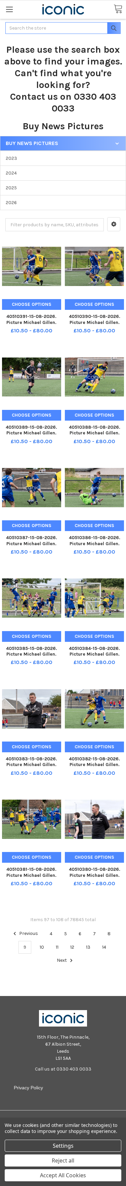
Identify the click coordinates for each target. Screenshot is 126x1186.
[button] (113, 224)
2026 (11, 202)
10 (42, 947)
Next (62, 960)
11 (57, 947)
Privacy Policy (28, 1087)
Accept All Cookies (63, 1175)
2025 (11, 188)
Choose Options (31, 304)
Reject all (63, 1160)
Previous (28, 934)
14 (104, 947)
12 (72, 947)
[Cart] (118, 9)
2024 (11, 173)
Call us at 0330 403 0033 (63, 1069)
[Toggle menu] (9, 9)
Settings (63, 1145)
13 (88, 947)
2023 (11, 158)
